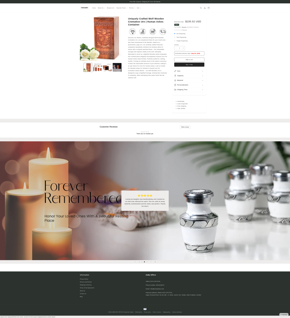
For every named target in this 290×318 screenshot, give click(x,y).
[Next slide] (151, 262)
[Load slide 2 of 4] (141, 262)
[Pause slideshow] (154, 262)
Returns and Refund (86, 282)
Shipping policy (166, 312)
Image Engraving (182, 41)
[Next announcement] (209, 1)
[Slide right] (123, 67)
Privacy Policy (84, 279)
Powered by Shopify (129, 312)
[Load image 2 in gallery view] (97, 67)
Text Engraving (181, 37)
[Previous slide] (135, 262)
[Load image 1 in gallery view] (88, 67)
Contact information (177, 312)
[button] (101, 8)
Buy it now (189, 64)
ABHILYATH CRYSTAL (117, 312)
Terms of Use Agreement (87, 287)
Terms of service (157, 312)
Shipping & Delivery (86, 285)
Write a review (185, 127)
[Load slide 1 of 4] (139, 262)
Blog (81, 296)
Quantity (176, 44)
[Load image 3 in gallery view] (107, 67)
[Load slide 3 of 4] (144, 262)
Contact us (83, 293)
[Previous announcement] (80, 1)
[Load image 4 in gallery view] (117, 67)
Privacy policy (147, 312)
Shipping (184, 27)
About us (82, 290)
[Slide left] (81, 67)
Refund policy (138, 312)
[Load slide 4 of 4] (147, 262)
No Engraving (180, 33)
